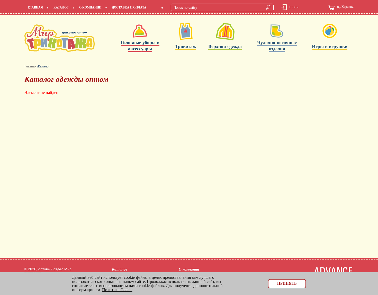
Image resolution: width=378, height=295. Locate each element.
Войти (294, 7)
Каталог (61, 7)
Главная (35, 7)
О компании (90, 7)
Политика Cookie (117, 290)
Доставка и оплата (129, 7)
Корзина (345, 7)
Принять (287, 283)
